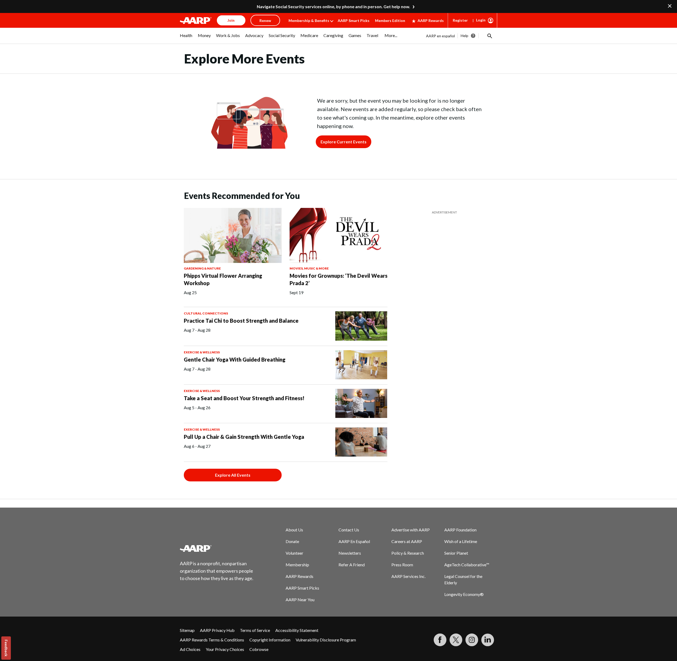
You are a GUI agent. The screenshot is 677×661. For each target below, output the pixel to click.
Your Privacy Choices (225, 649)
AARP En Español (354, 541)
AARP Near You (300, 599)
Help (464, 35)
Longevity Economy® (464, 594)
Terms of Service (255, 630)
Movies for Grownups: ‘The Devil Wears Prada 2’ (338, 279)
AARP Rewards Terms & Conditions (212, 639)
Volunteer (294, 552)
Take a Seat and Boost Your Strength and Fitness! (244, 398)
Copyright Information (269, 639)
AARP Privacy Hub (217, 630)
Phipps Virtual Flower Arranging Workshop (223, 279)
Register (460, 20)
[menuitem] (186, 38)
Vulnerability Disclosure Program (326, 639)
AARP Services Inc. (408, 576)
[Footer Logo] (217, 548)
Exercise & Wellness (202, 352)
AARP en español (440, 36)
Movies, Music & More (309, 268)
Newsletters (349, 552)
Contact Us (348, 529)
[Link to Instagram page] (471, 639)
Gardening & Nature (202, 268)
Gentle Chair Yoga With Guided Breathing (234, 359)
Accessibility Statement (296, 630)
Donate (292, 541)
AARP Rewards (431, 20)
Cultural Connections (206, 313)
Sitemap (187, 630)
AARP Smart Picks (353, 20)
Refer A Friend (351, 564)
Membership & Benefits (309, 20)
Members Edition (390, 20)
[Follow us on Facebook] (440, 639)
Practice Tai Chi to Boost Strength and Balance (241, 320)
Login (481, 20)
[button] (489, 36)
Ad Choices (190, 649)
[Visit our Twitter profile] (456, 639)
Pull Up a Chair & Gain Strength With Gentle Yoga (244, 437)
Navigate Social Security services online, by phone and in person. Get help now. (333, 6)
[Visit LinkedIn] (487, 639)
